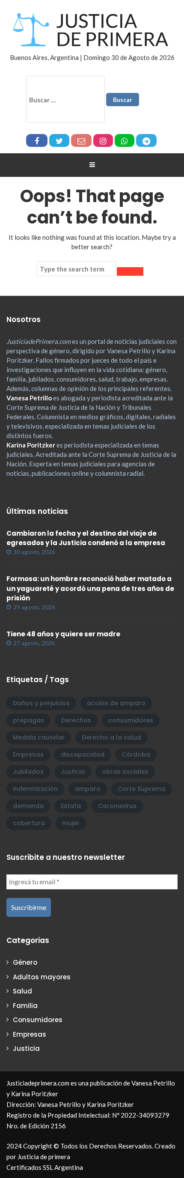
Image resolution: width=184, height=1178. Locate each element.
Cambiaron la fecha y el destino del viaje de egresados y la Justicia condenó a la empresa (85, 538)
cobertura (29, 823)
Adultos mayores (42, 976)
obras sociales (125, 771)
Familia (25, 1005)
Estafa (71, 806)
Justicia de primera (44, 1156)
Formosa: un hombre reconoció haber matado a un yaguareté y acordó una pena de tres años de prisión (90, 588)
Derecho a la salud (111, 737)
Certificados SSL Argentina (44, 1167)
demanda (28, 806)
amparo (88, 788)
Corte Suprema (142, 788)
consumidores (130, 720)
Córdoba (136, 754)
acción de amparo (116, 703)
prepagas (28, 720)
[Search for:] (76, 269)
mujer (71, 823)
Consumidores (37, 1019)
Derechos (76, 720)
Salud (22, 991)
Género (25, 962)
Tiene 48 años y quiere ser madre (63, 633)
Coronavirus (117, 806)
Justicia (73, 771)
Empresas (28, 754)
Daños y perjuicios (41, 703)
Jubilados (28, 771)
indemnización (35, 788)
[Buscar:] (65, 99)
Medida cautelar (39, 737)
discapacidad (82, 754)
